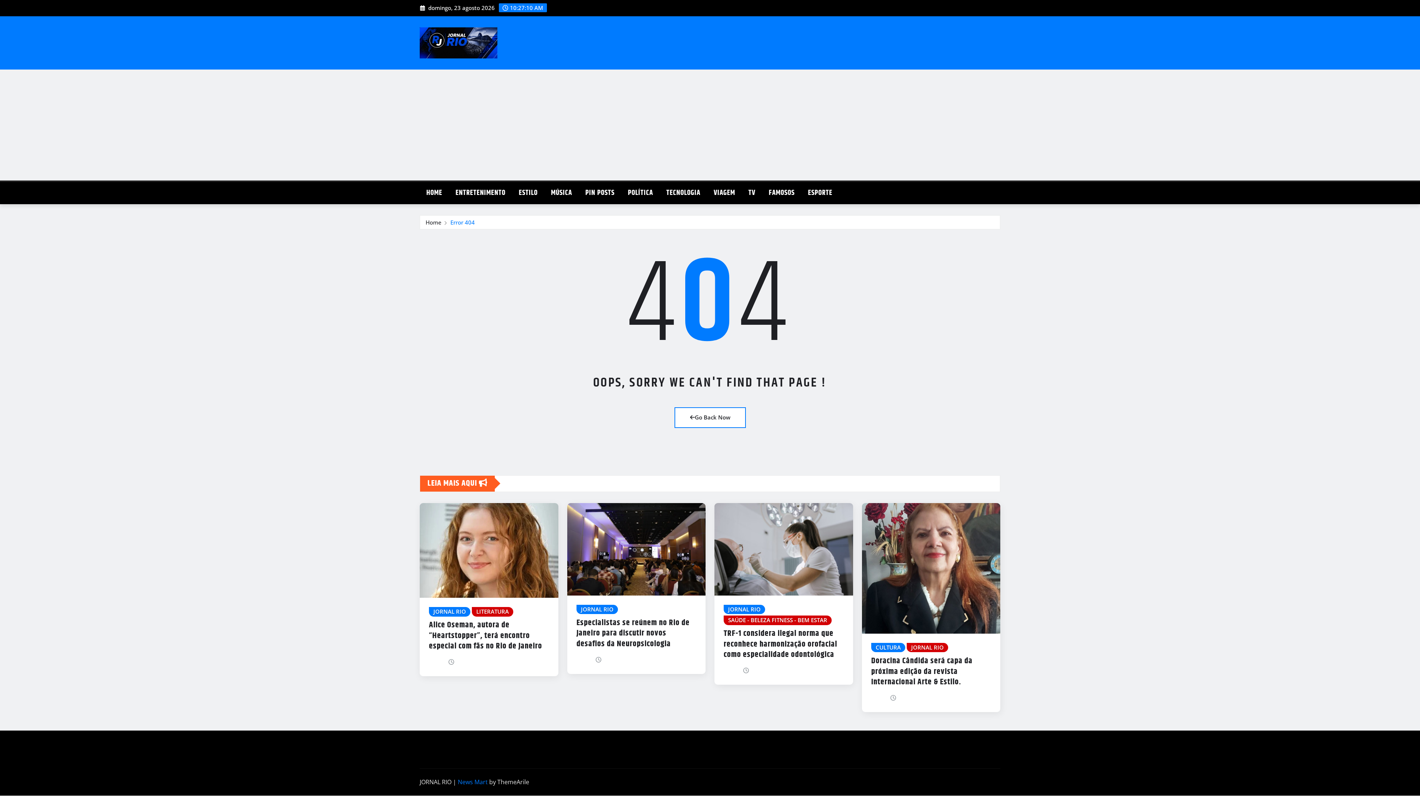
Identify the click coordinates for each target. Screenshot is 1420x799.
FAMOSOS (782, 193)
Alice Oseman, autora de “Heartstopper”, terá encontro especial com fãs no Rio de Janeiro (485, 636)
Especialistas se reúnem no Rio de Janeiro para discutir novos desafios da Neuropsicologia (633, 633)
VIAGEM (724, 193)
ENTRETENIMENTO (481, 193)
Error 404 (462, 222)
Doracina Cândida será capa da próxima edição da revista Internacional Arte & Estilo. (922, 671)
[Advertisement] (710, 125)
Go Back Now (712, 417)
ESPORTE (820, 193)
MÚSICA (561, 193)
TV (751, 193)
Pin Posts (600, 193)
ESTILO (528, 193)
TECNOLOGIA (683, 193)
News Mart (473, 782)
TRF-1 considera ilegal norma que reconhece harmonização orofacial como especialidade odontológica (780, 644)
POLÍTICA (640, 193)
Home (434, 193)
